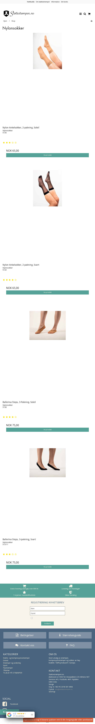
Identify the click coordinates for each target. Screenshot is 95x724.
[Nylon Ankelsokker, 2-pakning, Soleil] (47, 78)
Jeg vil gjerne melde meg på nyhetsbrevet (46, 618)
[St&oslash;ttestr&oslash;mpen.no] (19, 14)
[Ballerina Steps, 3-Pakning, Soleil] (47, 352)
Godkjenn (47, 623)
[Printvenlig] (91, 21)
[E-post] (47, 613)
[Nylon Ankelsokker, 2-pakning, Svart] (47, 215)
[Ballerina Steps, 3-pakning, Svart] (47, 490)
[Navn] (47, 608)
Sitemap (52, 691)
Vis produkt (48, 155)
